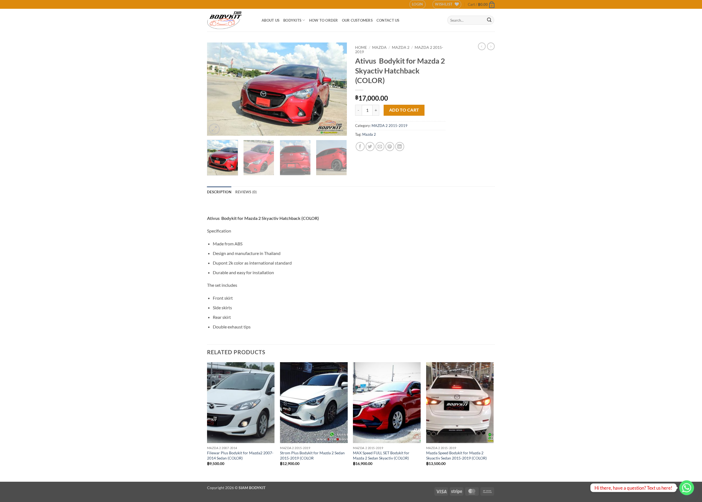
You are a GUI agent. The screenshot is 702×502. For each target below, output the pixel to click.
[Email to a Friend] (379, 146)
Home (361, 47)
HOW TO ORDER (323, 20)
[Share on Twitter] (370, 146)
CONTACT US (388, 20)
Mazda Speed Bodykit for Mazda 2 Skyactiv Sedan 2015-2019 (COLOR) (456, 455)
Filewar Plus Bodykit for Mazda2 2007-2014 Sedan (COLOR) (240, 455)
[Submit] (489, 20)
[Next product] (482, 46)
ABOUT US (270, 20)
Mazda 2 (369, 134)
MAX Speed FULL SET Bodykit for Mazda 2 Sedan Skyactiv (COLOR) (381, 455)
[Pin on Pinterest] (389, 146)
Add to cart (404, 109)
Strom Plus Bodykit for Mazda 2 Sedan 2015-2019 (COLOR (312, 455)
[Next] (337, 89)
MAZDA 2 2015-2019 (389, 125)
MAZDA (379, 47)
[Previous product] (491, 46)
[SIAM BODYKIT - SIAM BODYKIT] (230, 20)
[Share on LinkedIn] (399, 146)
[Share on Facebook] (360, 146)
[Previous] (217, 89)
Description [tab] (219, 192)
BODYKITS (292, 20)
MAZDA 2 (400, 47)
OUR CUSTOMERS (357, 20)
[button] (417, 4)
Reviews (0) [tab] (246, 192)
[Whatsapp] (686, 487)
